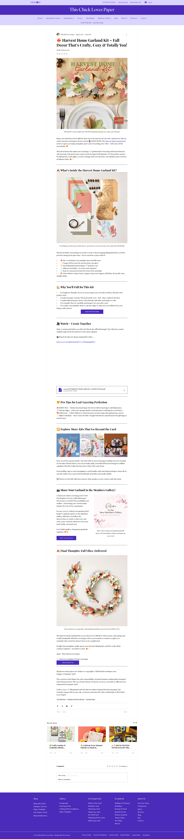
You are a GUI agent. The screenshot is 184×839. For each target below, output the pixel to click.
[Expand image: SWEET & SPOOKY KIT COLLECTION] (125, 436)
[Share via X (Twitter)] (62, 706)
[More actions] (126, 34)
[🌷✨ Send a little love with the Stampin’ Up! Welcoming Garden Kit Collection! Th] (61, 734)
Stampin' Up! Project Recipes (76, 699)
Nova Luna (66, 835)
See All (135, 722)
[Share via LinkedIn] (67, 706)
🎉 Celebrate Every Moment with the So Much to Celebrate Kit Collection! (91, 746)
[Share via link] (71, 706)
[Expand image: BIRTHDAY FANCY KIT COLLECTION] (101, 436)
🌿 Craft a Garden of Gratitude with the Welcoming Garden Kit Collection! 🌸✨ (58, 746)
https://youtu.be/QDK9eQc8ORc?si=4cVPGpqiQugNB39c (76, 342)
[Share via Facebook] (57, 706)
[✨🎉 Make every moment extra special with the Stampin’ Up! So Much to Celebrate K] (92, 734)
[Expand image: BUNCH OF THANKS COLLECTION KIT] (77, 436)
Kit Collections (61, 699)
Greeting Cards (90, 699)
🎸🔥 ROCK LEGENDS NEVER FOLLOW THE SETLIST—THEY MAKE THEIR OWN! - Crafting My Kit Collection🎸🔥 (122, 746)
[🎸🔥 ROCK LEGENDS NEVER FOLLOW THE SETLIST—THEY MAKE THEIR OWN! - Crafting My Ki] (123, 734)
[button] (40, 18)
